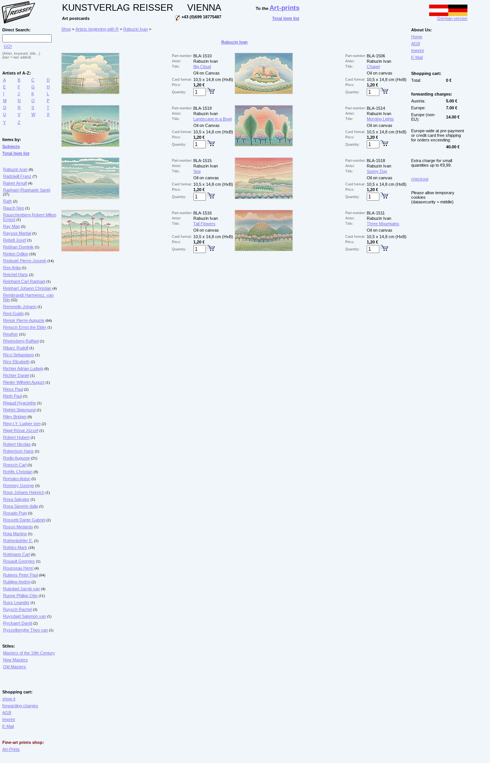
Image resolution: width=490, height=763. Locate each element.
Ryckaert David (17, 623)
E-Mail (8, 726)
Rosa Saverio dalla (20, 506)
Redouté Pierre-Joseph (24, 260)
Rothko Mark (15, 547)
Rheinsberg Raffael (21, 341)
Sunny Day (377, 171)
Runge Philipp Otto (20, 595)
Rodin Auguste (16, 458)
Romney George (18, 485)
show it (8, 698)
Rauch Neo (13, 208)
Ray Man (11, 226)
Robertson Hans (18, 451)
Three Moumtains (383, 223)
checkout (419, 179)
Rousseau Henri (18, 568)
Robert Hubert (16, 437)
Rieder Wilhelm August (23, 382)
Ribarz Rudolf (15, 348)
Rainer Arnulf (15, 183)
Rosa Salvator (16, 499)
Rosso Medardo (18, 526)
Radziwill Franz (17, 176)
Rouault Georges (19, 561)
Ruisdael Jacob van (21, 588)
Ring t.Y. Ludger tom (22, 423)
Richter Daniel (16, 375)
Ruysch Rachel (17, 609)
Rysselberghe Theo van (25, 630)
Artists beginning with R (97, 29)
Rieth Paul (12, 396)
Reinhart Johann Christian (27, 288)
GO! (8, 46)
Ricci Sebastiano (18, 354)
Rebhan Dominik (18, 247)
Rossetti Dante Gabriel (24, 520)
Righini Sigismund (19, 409)
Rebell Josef (14, 240)
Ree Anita (12, 267)
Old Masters (14, 666)
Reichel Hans (15, 274)
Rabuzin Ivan (15, 169)
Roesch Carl (14, 465)
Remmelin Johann (19, 306)
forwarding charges (20, 705)
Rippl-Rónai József (20, 430)
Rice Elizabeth (16, 361)
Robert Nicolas (17, 444)
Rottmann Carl (16, 554)
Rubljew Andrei (16, 582)
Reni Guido (13, 313)
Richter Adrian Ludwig (23, 368)
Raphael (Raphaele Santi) (27, 190)
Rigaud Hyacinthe (19, 403)
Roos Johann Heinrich (23, 492)
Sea (197, 171)
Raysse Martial (17, 233)
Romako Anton (16, 478)
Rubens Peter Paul (20, 575)
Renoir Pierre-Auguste (23, 320)
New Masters (15, 659)
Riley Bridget (14, 416)
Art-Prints (11, 749)
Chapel (373, 66)
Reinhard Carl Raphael (24, 281)
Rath (7, 201)
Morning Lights (380, 119)
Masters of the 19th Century (29, 653)
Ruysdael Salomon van (24, 616)
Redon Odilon (15, 254)
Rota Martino (15, 533)
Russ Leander (16, 602)
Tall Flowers (204, 223)
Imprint (8, 719)
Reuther (10, 334)
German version (452, 18)
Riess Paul (13, 389)
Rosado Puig (15, 513)
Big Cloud (202, 66)
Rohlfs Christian (18, 471)
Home (416, 36)
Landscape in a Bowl (212, 119)
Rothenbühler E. (18, 540)
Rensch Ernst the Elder (24, 327)
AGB (6, 712)
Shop (66, 29)
